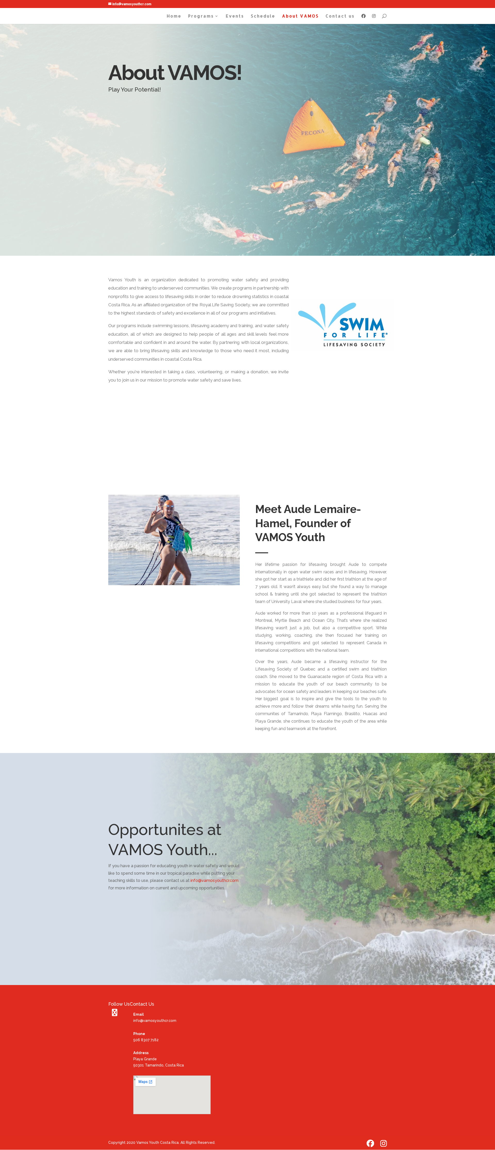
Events (235, 16)
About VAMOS (300, 16)
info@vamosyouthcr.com (213, 880)
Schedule (263, 16)
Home (174, 16)
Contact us (340, 16)
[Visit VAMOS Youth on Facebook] (114, 1014)
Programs (201, 16)
